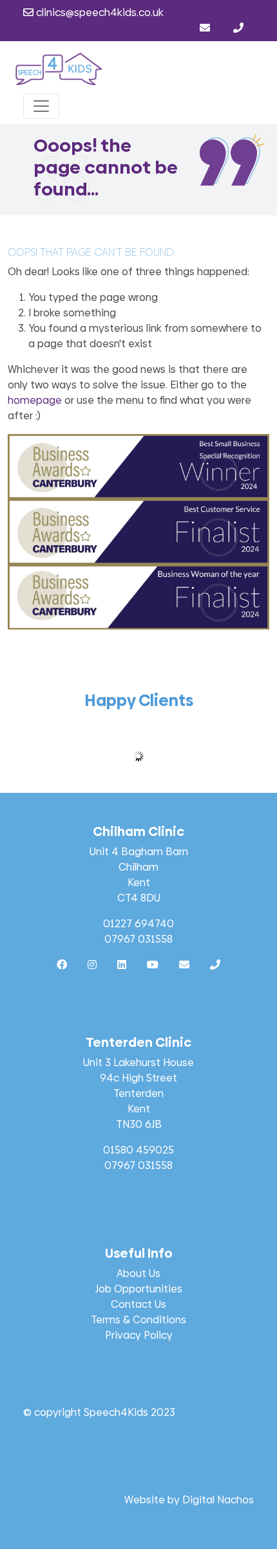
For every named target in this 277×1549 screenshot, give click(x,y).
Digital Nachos (218, 1499)
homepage (35, 400)
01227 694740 (138, 923)
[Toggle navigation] (41, 106)
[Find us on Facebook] (62, 964)
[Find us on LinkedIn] (121, 964)
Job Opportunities (138, 1289)
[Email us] (206, 28)
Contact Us (138, 1304)
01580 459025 (138, 1150)
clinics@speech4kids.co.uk (98, 12)
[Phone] (238, 28)
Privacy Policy (139, 1335)
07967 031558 (138, 939)
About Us (138, 1273)
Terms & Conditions (138, 1319)
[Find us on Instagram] (92, 964)
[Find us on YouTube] (152, 964)
